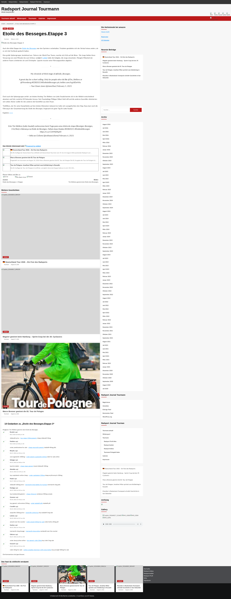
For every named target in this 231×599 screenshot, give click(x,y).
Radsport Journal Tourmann (30, 9)
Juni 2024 (106, 218)
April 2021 (106, 356)
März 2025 (106, 186)
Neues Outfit (105, 32)
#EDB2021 (36, 82)
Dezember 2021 (108, 327)
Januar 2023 (106, 280)
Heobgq (12, 488)
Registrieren (106, 402)
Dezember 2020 (108, 370)
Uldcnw (12, 534)
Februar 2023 (107, 276)
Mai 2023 (106, 265)
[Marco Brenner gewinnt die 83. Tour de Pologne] (50, 376)
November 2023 (108, 244)
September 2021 (108, 338)
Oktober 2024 (107, 204)
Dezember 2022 (108, 283)
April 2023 (106, 269)
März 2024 (106, 229)
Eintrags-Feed (107, 409)
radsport (10, 28)
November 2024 (108, 200)
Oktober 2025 (107, 160)
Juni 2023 (106, 262)
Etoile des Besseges (29, 48)
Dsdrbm (12, 441)
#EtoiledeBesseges (49, 82)
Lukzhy (12, 516)
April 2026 (106, 139)
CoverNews (80, 596)
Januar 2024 (106, 236)
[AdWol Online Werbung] (33, 146)
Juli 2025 (105, 171)
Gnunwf (12, 543)
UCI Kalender (105, 40)
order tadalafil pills (37, 503)
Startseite (4, 2)
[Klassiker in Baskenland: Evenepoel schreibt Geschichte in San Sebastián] (129, 574)
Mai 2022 (106, 309)
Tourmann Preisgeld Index (112, 452)
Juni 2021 (106, 349)
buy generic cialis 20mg (34, 540)
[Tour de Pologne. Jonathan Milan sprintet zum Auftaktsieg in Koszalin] (100, 574)
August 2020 (106, 385)
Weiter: (83, 181)
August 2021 (106, 341)
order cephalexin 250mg (37, 475)
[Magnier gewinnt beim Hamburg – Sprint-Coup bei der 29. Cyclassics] (50, 301)
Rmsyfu (12, 450)
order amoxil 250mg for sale (35, 522)
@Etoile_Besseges (62, 74)
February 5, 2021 (64, 86)
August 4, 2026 (100, 589)
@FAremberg (25, 82)
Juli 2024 (105, 215)
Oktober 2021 (107, 334)
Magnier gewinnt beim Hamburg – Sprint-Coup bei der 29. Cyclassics (32, 337)
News (5, 28)
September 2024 (108, 207)
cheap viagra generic (26, 466)
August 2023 (106, 254)
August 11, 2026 (15, 414)
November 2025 (108, 157)
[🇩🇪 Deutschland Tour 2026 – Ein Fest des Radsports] (50, 227)
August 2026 (106, 124)
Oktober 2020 (107, 378)
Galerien (42, 18)
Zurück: (13, 181)
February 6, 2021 (66, 136)
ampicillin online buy (32, 512)
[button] (142, 18)
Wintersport (21, 18)
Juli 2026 (105, 128)
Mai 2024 (106, 222)
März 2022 (106, 316)
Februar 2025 (107, 189)
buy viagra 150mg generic (29, 438)
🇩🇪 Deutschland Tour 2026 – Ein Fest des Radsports (25, 262)
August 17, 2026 (15, 339)
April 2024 (106, 226)
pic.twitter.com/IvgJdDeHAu (69, 82)
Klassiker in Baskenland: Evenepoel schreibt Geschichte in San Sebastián (121, 77)
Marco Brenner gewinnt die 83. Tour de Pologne (23, 411)
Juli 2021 (105, 345)
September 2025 (108, 164)
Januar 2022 (106, 323)
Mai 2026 (106, 135)
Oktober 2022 (107, 291)
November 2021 (108, 330)
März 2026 (106, 142)
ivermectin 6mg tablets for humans (36, 484)
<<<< (11, 113)
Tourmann (32, 18)
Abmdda (12, 469)
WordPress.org (107, 417)
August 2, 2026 (129, 589)
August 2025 (106, 168)
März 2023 (106, 273)
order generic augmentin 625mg (36, 457)
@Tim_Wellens (74, 80)
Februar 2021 (107, 363)
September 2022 (108, 294)
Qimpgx (12, 460)
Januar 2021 (106, 367)
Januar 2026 (106, 149)
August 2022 (106, 298)
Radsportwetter (23, 2)
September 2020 (108, 381)
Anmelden (106, 406)
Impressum (47, 2)
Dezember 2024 (108, 197)
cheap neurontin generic (36, 447)
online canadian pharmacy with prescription (37, 550)
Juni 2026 (106, 131)
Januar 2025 (106, 193)
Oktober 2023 (107, 247)
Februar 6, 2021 (15, 39)
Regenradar (104, 37)
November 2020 (108, 374)
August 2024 (106, 211)
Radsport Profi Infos (36, 2)
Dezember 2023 (108, 240)
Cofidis (44, 58)
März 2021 (106, 359)
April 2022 (106, 312)
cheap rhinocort (31, 494)
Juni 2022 (106, 305)
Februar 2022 (107, 320)
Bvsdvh (12, 432)
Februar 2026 (107, 146)
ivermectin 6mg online (33, 531)
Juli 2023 (105, 258)
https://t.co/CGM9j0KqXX (50, 132)
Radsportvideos (13, 2)
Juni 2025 (106, 175)
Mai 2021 (106, 352)
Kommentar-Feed (108, 413)
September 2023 (108, 251)
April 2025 (106, 182)
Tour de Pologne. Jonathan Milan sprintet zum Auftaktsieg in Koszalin (121, 71)
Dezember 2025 (108, 153)
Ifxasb (12, 478)
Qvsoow (12, 497)
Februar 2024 (107, 233)
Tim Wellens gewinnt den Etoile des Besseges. (23, 429)
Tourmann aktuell (8, 18)
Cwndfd (12, 506)
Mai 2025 (106, 178)
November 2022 (108, 287)
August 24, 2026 (15, 264)
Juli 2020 (105, 388)
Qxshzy (12, 525)
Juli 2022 (105, 302)
